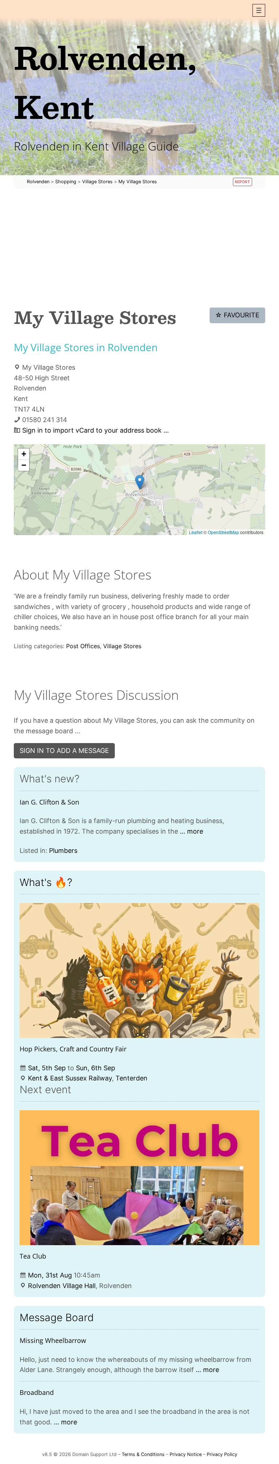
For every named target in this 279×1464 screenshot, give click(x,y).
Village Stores (122, 646)
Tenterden (131, 1078)
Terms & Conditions (143, 1454)
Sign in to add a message (64, 750)
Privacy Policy (222, 1454)
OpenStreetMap (223, 532)
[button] (258, 10)
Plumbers (63, 850)
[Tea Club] (139, 1177)
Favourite (237, 315)
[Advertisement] (139, 248)
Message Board (57, 1317)
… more (191, 831)
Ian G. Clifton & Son (49, 802)
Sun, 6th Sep (95, 1068)
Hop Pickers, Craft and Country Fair (73, 1048)
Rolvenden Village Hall (62, 1285)
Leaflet (195, 532)
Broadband (37, 1392)
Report (242, 182)
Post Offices (83, 646)
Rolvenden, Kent (105, 81)
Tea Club (33, 1256)
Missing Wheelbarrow (53, 1340)
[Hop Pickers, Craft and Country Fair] (139, 970)
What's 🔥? (46, 882)
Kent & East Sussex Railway (70, 1078)
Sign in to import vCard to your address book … (95, 430)
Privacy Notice (186, 1454)
